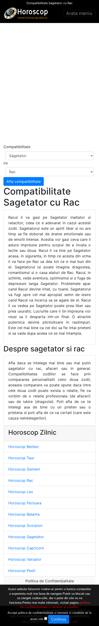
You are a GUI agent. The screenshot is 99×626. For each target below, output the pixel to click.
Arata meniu (79, 13)
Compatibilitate (16, 146)
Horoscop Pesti (21, 570)
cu (5, 163)
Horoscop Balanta (24, 514)
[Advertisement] (49, 83)
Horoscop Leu (20, 491)
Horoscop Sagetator (26, 536)
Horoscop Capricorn (26, 548)
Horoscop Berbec (23, 446)
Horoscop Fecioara (24, 503)
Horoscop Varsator (24, 559)
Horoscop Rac (20, 480)
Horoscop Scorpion (25, 525)
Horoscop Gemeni (24, 469)
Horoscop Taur (21, 458)
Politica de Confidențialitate (49, 581)
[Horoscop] (27, 13)
